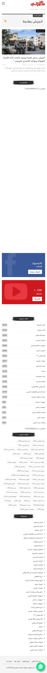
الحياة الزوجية (38, 545)
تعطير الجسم (24, 479)
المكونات (11, 462)
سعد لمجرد (26, 492)
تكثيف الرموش (38, 484)
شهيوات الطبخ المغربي (38, 345)
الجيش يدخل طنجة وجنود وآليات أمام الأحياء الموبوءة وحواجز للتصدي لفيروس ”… (24, 59)
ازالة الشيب (22, 449)
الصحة (43, 371)
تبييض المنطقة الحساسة (20, 475)
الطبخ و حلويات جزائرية (35, 549)
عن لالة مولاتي (36, 661)
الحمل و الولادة (38, 541)
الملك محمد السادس (36, 467)
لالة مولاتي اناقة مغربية (38, 387)
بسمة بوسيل (20, 467)
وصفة (40, 509)
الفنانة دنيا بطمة (26, 458)
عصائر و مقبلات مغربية (38, 397)
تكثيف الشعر (23, 484)
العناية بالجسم (40, 381)
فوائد (17, 501)
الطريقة (40, 458)
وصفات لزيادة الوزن (39, 423)
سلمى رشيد (39, 496)
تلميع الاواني (9, 484)
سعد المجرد (39, 492)
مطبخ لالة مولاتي (37, 623)
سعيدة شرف (11, 492)
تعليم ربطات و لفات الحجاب (34, 580)
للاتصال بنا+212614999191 (35, 88)
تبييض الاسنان (38, 471)
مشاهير (12, 505)
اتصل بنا (9, 661)
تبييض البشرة (23, 471)
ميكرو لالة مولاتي (40, 335)
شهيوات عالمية (40, 402)
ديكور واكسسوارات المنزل (34, 592)
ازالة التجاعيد (23, 445)
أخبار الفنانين (38, 441)
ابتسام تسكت (38, 445)
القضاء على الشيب (37, 462)
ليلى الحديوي (25, 505)
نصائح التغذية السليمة (35, 634)
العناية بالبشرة (40, 340)
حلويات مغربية (40, 361)
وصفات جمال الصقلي (36, 642)
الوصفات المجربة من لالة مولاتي (33, 572)
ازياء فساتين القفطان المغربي (36, 392)
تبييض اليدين (38, 479)
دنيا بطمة (11, 488)
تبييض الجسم (38, 475)
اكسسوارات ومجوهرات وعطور (33, 538)
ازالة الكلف (39, 454)
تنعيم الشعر (39, 488)
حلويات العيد (41, 417)
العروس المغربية (37, 553)
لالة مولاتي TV (40, 356)
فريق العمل (25, 661)
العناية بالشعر (40, 350)
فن (27, 501)
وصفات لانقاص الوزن (38, 412)
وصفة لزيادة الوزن (27, 509)
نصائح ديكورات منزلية (35, 638)
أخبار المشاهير (40, 366)
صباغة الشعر (24, 496)
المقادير (23, 462)
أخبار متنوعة (41, 330)
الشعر (16, 454)
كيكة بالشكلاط (38, 505)
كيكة (8, 501)
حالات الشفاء (24, 488)
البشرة (27, 454)
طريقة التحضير (10, 496)
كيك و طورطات (40, 376)
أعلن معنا (17, 661)
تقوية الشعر (10, 479)
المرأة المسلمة (38, 568)
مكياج (41, 626)
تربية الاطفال (38, 576)
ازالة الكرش (9, 449)
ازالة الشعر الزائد (37, 449)
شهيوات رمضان (40, 407)
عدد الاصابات (38, 501)
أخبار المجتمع (40, 31)
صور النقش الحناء (37, 607)
